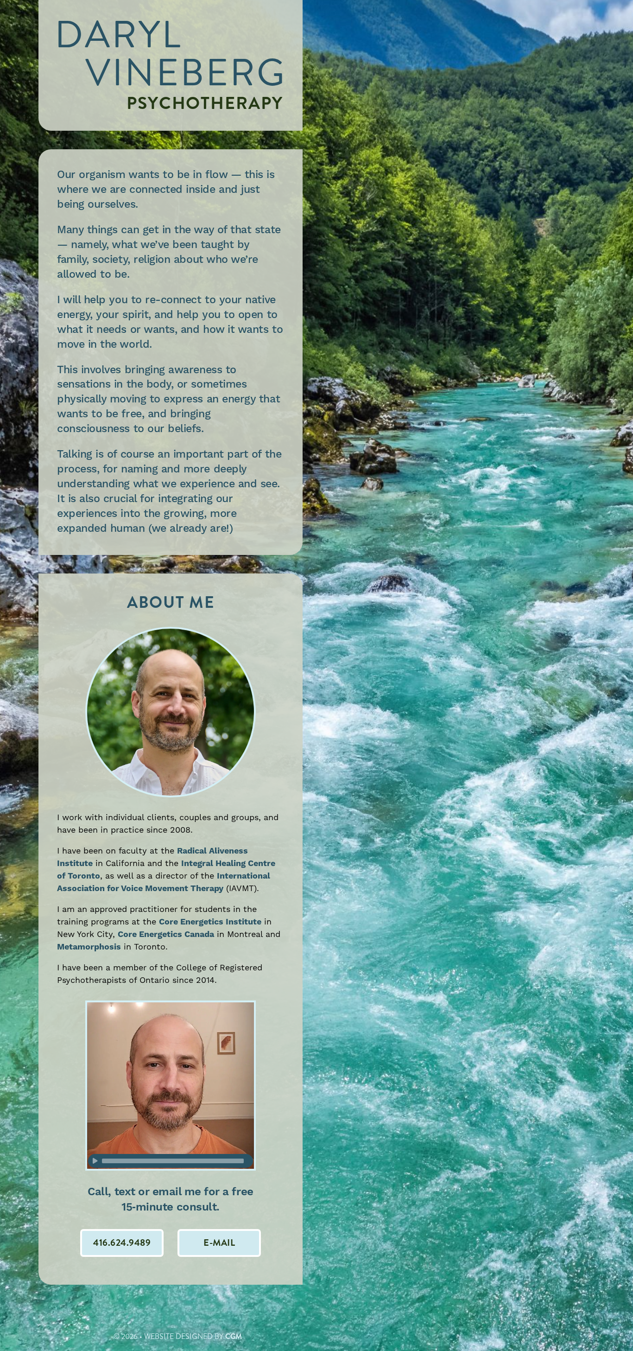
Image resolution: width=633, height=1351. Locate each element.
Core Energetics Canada (166, 934)
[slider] (173, 1161)
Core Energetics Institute (210, 922)
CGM (233, 1336)
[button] (219, 1243)
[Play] (95, 1161)
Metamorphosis (89, 947)
